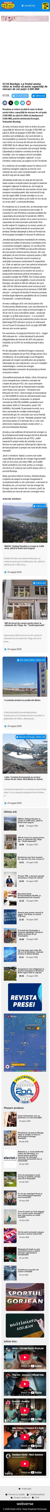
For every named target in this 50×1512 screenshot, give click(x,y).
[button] (5, 103)
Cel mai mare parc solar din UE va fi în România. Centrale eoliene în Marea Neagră (30, 952)
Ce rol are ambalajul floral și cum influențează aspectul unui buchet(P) (30, 1195)
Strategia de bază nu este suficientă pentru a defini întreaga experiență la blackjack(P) (29, 1252)
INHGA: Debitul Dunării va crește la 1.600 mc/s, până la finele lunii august (24, 547)
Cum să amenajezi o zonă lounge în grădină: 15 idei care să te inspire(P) (29, 1177)
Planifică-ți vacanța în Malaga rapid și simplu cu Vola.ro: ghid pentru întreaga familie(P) (31, 1135)
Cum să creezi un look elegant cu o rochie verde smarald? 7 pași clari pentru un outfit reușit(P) (31, 1214)
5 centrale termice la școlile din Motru (22, 700)
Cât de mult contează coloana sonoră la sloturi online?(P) (31, 1233)
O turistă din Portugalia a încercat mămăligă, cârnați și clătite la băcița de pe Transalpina (30, 933)
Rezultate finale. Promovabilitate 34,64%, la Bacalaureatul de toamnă (29, 895)
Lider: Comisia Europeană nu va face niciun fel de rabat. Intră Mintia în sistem (23, 778)
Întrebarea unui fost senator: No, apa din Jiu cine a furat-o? (31, 858)
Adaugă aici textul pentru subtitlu (9, 823)
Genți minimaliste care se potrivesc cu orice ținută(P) (30, 1117)
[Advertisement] (25, 52)
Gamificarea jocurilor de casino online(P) (28, 1271)
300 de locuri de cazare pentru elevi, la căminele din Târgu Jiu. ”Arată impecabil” (24, 624)
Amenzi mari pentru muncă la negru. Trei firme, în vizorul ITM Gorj (30, 914)
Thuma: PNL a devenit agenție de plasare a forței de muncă (31, 877)
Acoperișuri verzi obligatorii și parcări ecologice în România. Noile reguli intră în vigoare (31, 971)
